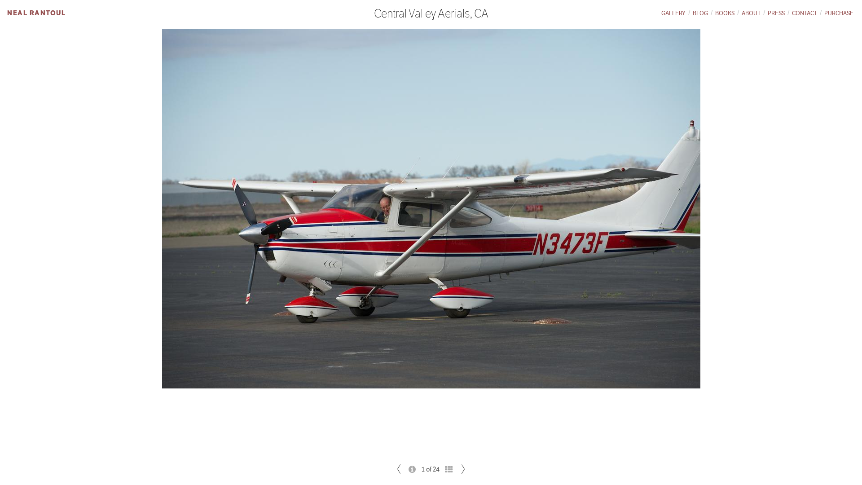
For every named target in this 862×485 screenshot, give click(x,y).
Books (724, 13)
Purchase (838, 13)
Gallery (673, 13)
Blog (700, 13)
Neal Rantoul (36, 13)
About (751, 13)
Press (776, 13)
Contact (804, 13)
